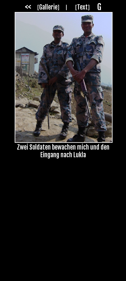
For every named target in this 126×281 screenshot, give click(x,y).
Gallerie (48, 7)
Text (82, 7)
